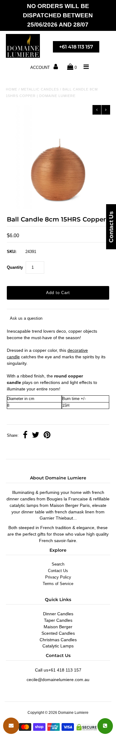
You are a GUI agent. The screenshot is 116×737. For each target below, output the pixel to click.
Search (58, 564)
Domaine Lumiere (73, 712)
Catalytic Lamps (58, 645)
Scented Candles (58, 633)
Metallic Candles (40, 89)
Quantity (15, 267)
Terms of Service (58, 583)
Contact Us (58, 570)
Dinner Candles (58, 613)
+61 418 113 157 (76, 47)
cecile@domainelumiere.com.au (58, 679)
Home (11, 89)
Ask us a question (26, 318)
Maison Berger (58, 626)
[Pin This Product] (47, 435)
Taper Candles (58, 620)
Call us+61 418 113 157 (58, 670)
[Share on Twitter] (35, 435)
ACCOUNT (40, 67)
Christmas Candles (58, 639)
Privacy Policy (58, 577)
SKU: (11, 251)
